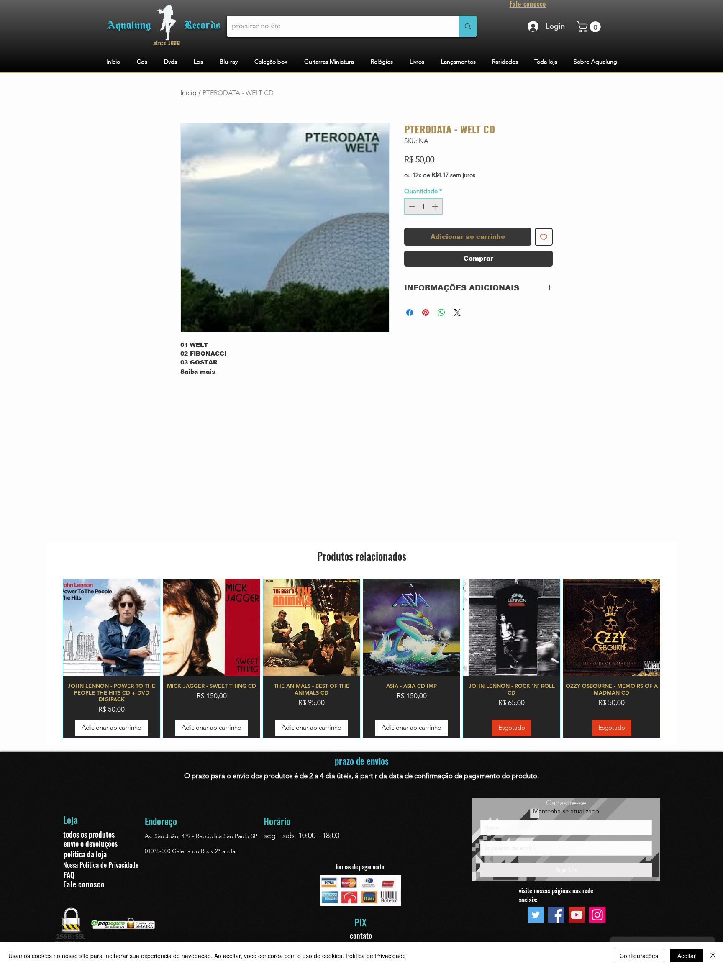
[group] (361, 658)
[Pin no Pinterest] (425, 313)
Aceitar (686, 955)
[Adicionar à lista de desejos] (544, 237)
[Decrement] (411, 206)
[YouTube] (577, 915)
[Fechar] (713, 955)
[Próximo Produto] (672, 658)
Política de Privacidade (376, 955)
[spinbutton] (423, 206)
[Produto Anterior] (51, 658)
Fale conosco (84, 884)
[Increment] (435, 206)
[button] (590, 26)
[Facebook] (556, 915)
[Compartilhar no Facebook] (410, 313)
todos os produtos (89, 834)
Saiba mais (197, 371)
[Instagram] (597, 915)
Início (188, 93)
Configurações (639, 955)
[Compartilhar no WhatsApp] (441, 313)
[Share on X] (457, 313)
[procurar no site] (468, 26)
